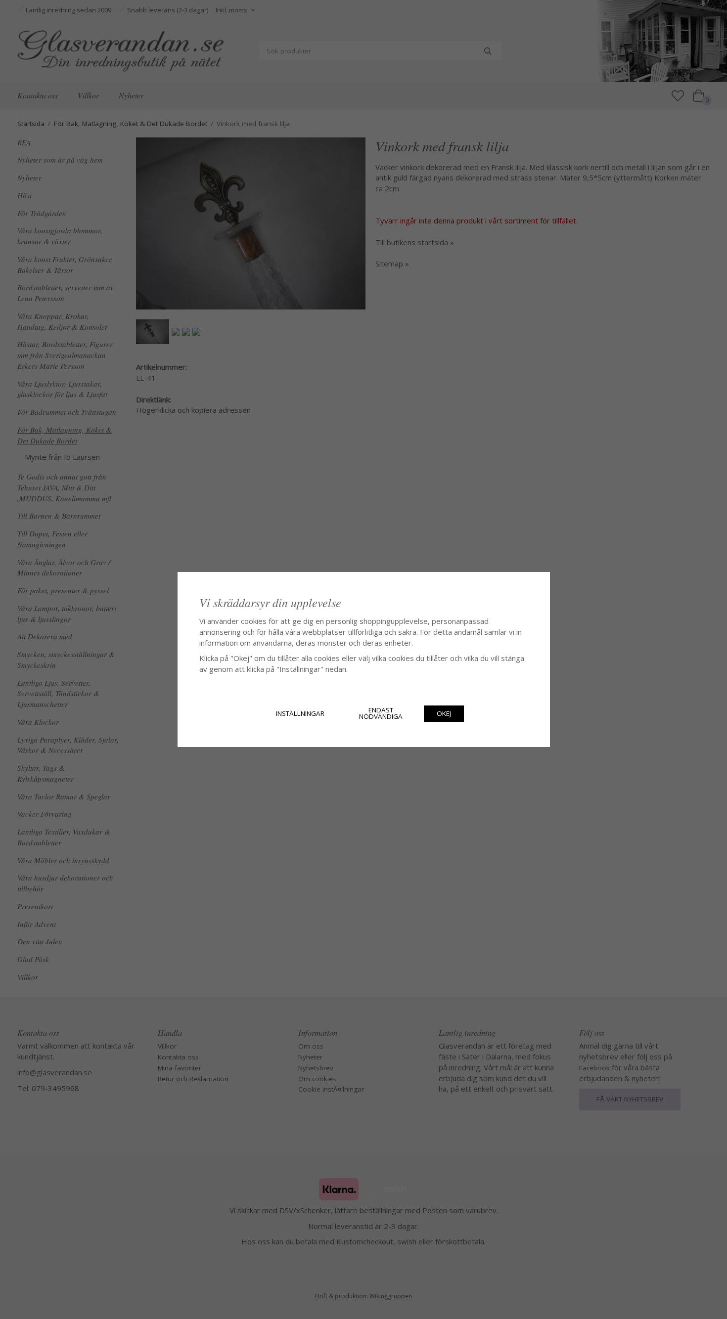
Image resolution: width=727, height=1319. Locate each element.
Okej (444, 713)
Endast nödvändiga (381, 713)
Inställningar (300, 713)
